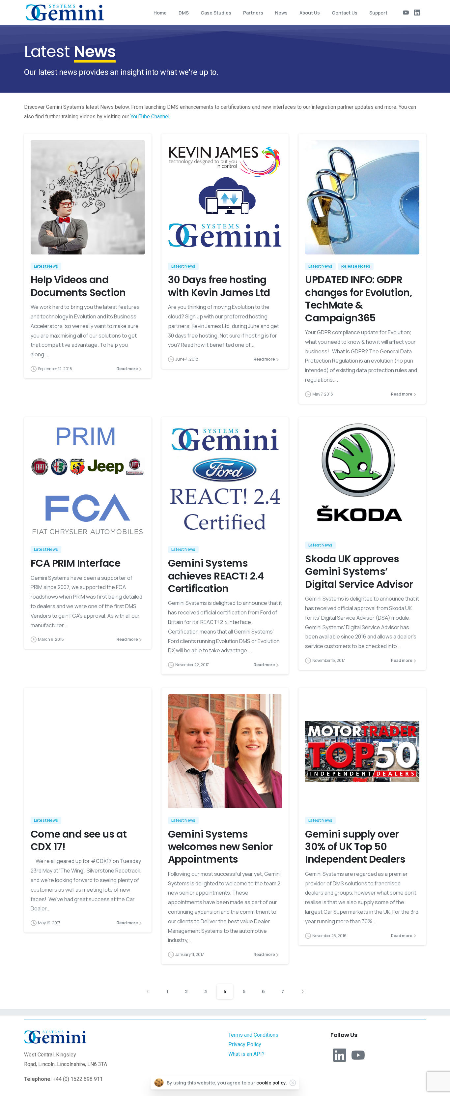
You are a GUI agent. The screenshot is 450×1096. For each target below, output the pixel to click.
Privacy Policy (244, 1044)
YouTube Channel (149, 116)
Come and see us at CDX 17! (79, 840)
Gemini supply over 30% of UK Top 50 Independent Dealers (355, 847)
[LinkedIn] (417, 12)
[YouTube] (405, 12)
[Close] (293, 1083)
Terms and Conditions (253, 1035)
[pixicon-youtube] (358, 1054)
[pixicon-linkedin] (339, 1054)
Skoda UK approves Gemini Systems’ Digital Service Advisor (359, 571)
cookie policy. (271, 1083)
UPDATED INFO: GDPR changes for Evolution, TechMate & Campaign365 (358, 299)
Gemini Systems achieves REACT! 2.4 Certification (216, 576)
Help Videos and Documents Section (78, 286)
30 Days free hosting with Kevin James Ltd (219, 286)
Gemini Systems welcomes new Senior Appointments (220, 847)
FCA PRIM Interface (75, 563)
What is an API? (246, 1054)
